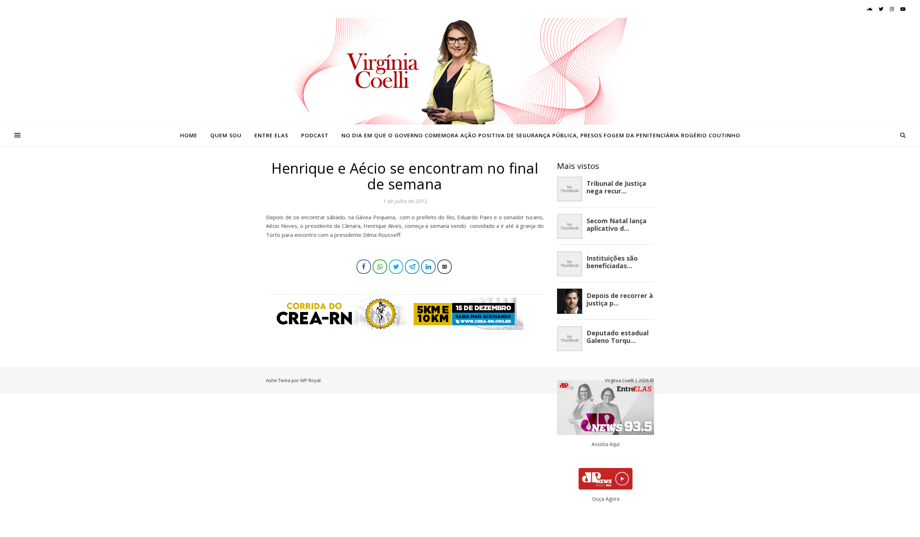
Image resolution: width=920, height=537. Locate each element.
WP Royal (310, 380)
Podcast (314, 135)
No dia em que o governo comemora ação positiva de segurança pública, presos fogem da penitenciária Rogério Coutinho (540, 135)
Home (188, 135)
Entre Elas (271, 135)
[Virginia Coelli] (460, 71)
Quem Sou (226, 135)
